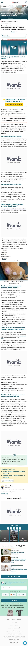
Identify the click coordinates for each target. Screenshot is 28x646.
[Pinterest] (20, 528)
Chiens (8, 21)
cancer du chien (5, 420)
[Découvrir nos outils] (25, 643)
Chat (14, 594)
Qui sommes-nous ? (14, 619)
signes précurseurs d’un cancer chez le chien (14, 209)
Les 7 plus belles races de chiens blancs (17, 553)
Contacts (14, 625)
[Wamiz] (16, 2)
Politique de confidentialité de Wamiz (16, 605)
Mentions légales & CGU (14, 631)
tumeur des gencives (10, 70)
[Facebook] (8, 528)
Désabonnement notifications (14, 637)
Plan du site (14, 643)
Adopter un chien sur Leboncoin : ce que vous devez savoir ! (19, 569)
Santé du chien (14, 21)
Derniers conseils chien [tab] (20, 546)
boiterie (4, 258)
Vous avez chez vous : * (14, 591)
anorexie (4, 252)
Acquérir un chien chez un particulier (17, 565)
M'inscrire (14, 600)
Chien (6, 594)
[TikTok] (17, 528)
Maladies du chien (6, 23)
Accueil (4, 21)
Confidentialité (14, 628)
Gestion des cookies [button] (14, 634)
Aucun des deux (21, 594)
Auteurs (14, 622)
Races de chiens (14, 557)
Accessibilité (14, 640)
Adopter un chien (15, 550)
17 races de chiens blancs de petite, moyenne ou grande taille (18, 560)
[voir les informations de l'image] (26, 6)
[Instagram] (14, 528)
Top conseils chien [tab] (7, 546)
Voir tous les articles (14, 576)
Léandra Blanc (10, 17)
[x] (11, 528)
